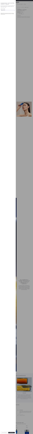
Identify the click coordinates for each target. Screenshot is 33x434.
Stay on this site (4, 432)
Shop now (11, 432)
